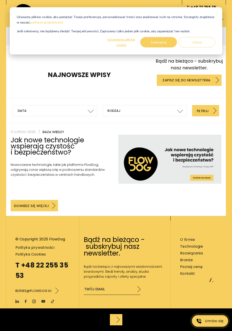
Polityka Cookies (30, 254)
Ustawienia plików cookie (121, 42)
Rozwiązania (191, 253)
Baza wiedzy (53, 131)
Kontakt (187, 273)
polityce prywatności (46, 22)
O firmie (187, 239)
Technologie (191, 246)
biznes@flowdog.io (33, 290)
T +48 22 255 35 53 (41, 270)
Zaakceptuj (159, 42)
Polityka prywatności (34, 247)
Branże (186, 260)
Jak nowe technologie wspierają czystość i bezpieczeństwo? (47, 146)
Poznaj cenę (191, 266)
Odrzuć (197, 42)
